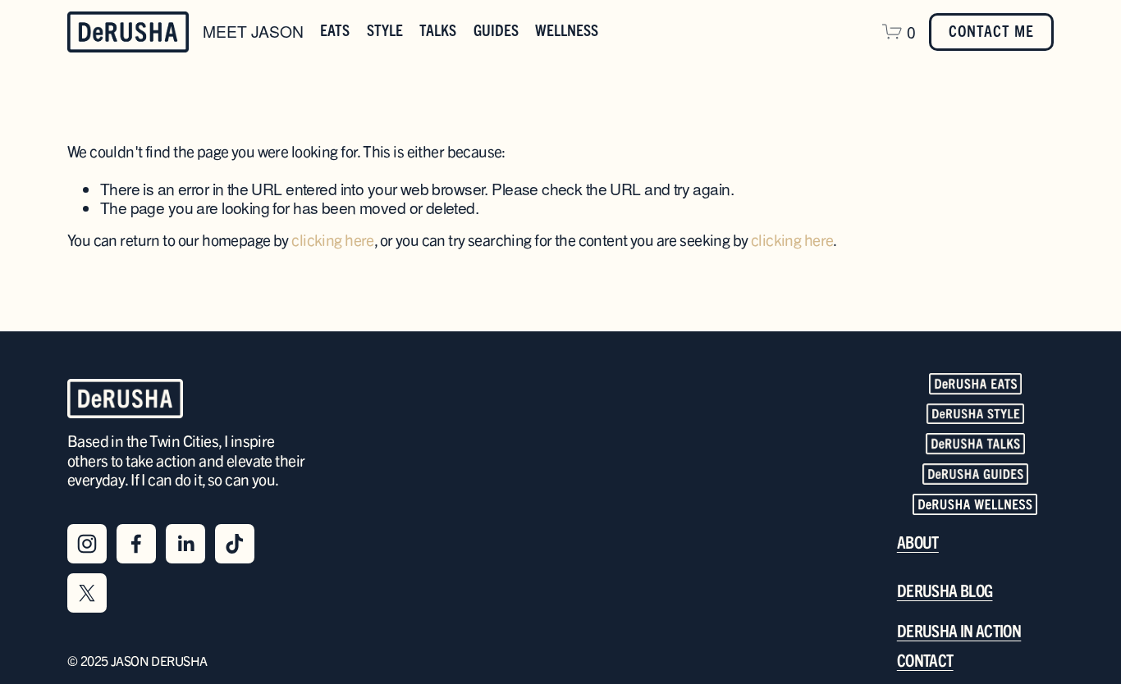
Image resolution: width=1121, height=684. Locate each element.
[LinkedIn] (185, 543)
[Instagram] (87, 543)
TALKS (437, 31)
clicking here (332, 241)
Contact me (991, 32)
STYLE (385, 31)
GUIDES (496, 31)
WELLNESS (566, 31)
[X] (87, 593)
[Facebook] (136, 543)
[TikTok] (234, 543)
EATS (335, 31)
